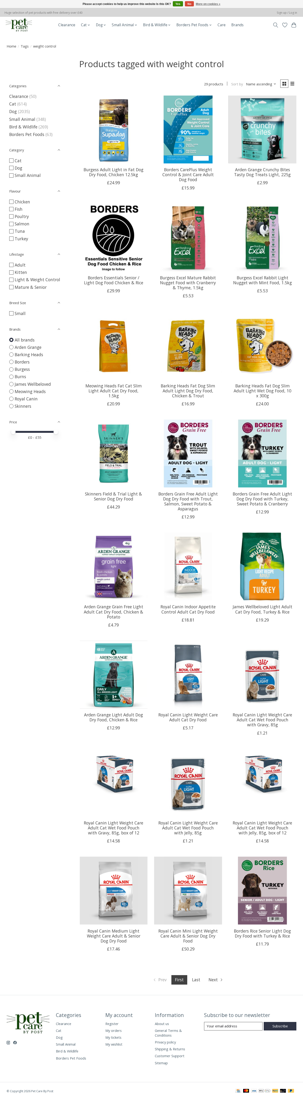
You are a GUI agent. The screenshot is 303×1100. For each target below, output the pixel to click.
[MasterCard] (246, 1091)
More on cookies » (208, 4)
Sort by (237, 84)
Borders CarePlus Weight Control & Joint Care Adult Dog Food (188, 174)
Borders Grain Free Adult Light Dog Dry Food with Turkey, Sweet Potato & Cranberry (262, 499)
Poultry (22, 216)
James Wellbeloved (33, 384)
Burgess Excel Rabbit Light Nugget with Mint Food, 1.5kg (262, 280)
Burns (20, 376)
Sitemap (161, 1063)
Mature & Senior (31, 287)
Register (112, 1023)
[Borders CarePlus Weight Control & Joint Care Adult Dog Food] (188, 129)
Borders (22, 362)
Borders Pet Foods (26, 134)
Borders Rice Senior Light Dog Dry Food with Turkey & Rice (262, 933)
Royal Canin (26, 399)
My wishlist (113, 1044)
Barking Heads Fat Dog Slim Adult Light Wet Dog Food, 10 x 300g (262, 391)
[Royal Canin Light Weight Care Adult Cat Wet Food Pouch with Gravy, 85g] (262, 675)
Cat (12, 104)
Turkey (21, 238)
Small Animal (22, 119)
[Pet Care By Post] (19, 24)
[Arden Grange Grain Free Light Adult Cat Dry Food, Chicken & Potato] (114, 566)
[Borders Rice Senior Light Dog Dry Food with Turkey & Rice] (262, 891)
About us (162, 1023)
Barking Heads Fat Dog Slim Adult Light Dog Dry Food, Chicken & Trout (188, 391)
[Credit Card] (238, 1091)
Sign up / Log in (287, 13)
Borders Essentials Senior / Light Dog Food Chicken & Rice (113, 280)
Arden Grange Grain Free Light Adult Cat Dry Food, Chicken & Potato (113, 611)
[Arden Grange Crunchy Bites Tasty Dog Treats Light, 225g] (262, 129)
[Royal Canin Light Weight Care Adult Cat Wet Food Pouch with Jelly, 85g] (188, 783)
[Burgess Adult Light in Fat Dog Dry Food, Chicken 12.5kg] (114, 129)
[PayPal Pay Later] (291, 1091)
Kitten (21, 272)
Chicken (22, 202)
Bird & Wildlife (23, 127)
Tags (25, 46)
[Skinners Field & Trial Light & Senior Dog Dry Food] (114, 453)
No (189, 4)
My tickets (113, 1037)
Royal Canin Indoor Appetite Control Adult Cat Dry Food (188, 609)
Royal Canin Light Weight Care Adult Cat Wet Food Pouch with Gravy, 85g (262, 719)
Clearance (66, 24)
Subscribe (280, 1026)
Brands (237, 24)
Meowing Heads (30, 391)
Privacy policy (165, 1042)
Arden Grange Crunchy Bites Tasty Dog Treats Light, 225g (262, 172)
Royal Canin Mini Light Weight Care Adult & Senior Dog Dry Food (188, 936)
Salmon (22, 224)
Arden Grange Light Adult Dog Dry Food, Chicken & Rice (113, 717)
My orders (113, 1030)
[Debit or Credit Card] (283, 1091)
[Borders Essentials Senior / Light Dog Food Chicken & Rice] (114, 238)
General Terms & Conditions (168, 1033)
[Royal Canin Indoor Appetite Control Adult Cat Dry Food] (188, 566)
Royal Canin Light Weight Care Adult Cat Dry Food (188, 717)
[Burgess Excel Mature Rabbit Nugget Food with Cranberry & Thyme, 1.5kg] (188, 238)
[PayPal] (275, 1091)
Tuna (20, 231)
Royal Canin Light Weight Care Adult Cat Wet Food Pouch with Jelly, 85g (188, 828)
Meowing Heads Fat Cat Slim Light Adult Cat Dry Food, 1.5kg (113, 391)
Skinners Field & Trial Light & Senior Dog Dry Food (113, 496)
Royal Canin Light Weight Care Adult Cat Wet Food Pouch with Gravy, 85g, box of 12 (113, 828)
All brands (25, 340)
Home (11, 46)
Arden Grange (28, 347)
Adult (20, 265)
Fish (18, 209)
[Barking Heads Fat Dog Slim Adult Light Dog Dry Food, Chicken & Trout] (188, 345)
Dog (13, 111)
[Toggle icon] (275, 25)
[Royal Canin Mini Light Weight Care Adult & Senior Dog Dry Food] (188, 891)
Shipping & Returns (170, 1049)
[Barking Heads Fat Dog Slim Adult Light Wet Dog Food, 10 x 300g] (262, 345)
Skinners (23, 406)
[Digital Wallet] (264, 1091)
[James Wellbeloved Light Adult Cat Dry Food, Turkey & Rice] (262, 566)
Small (20, 313)
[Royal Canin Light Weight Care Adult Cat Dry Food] (188, 675)
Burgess (22, 369)
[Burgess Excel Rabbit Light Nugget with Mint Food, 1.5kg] (262, 238)
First (179, 979)
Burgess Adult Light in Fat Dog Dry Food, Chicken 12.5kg (113, 172)
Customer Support (169, 1055)
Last (196, 979)
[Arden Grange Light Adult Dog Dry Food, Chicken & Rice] (114, 675)
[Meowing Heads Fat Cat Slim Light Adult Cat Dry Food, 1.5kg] (114, 345)
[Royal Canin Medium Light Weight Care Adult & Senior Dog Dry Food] (114, 891)
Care (222, 24)
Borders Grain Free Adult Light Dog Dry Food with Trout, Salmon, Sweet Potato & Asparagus (188, 501)
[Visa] (254, 1091)
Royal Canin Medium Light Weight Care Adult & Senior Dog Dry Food (113, 936)
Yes (177, 4)
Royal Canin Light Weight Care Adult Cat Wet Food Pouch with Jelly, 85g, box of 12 (262, 828)
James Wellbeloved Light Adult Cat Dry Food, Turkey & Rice (262, 609)
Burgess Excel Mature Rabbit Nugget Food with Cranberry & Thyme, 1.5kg (188, 282)
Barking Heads (29, 354)
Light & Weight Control (37, 279)
